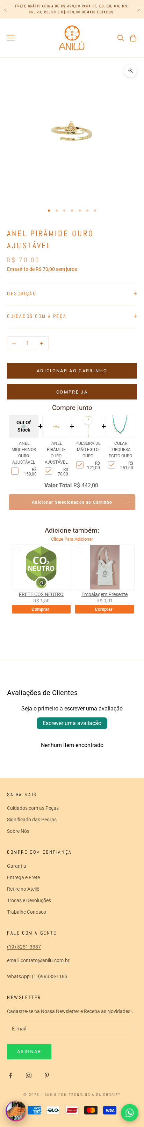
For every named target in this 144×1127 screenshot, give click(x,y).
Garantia (16, 866)
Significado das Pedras (32, 819)
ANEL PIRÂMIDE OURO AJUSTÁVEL (56, 453)
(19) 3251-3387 (24, 947)
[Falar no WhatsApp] (129, 1112)
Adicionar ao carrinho (72, 370)
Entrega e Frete (23, 877)
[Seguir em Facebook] (10, 1075)
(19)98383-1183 (49, 976)
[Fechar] (22, 1104)
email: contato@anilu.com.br (38, 960)
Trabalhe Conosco (26, 912)
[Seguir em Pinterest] (46, 1075)
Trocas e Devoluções (29, 900)
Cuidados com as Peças (33, 808)
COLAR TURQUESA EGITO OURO (120, 449)
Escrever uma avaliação (72, 723)
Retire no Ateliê (23, 889)
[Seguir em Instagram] (28, 1075)
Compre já (72, 392)
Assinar (29, 1051)
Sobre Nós (18, 831)
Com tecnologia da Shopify (89, 1094)
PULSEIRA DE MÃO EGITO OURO (88, 449)
